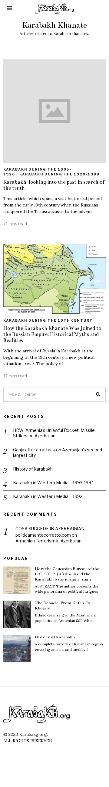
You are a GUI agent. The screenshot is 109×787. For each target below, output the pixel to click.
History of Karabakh (33, 468)
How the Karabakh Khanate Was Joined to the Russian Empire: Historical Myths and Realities (52, 334)
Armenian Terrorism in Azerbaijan (48, 540)
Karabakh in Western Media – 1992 (47, 496)
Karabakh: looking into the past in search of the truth (53, 185)
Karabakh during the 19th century (48, 320)
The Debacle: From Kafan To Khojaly (62, 605)
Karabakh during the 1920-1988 (59, 174)
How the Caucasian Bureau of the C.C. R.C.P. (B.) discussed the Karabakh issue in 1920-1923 (67, 574)
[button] (98, 394)
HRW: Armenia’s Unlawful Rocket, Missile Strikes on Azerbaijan (54, 433)
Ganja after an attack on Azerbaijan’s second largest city (57, 452)
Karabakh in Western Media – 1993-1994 (53, 482)
